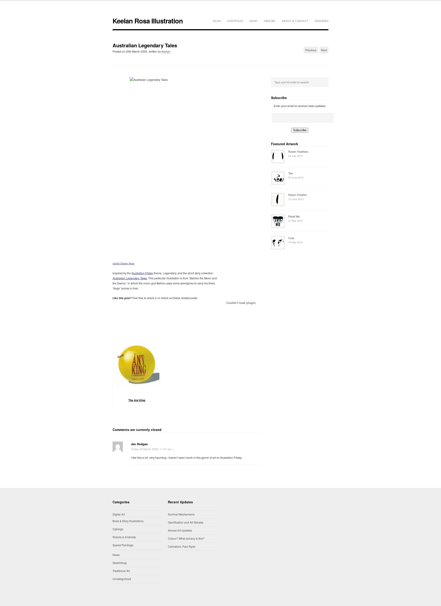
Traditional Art (121, 571)
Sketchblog (120, 563)
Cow (291, 238)
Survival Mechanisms (181, 514)
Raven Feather (297, 195)
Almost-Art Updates (180, 530)
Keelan (165, 51)
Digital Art (119, 514)
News (116, 555)
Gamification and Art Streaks (185, 522)
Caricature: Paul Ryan (181, 546)
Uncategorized (122, 579)
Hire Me (269, 21)
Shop (253, 21)
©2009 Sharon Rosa (123, 263)
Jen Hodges (139, 444)
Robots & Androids (124, 537)
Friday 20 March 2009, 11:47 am (151, 449)
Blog (217, 21)
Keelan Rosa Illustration (148, 20)
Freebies (321, 21)
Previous (310, 50)
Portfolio (235, 21)
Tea (290, 173)
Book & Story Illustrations (128, 521)
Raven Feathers (298, 151)
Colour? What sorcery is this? (186, 538)
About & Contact (295, 21)
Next (324, 50)
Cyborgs (118, 529)
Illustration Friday (142, 273)
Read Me (294, 216)
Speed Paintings (123, 545)
